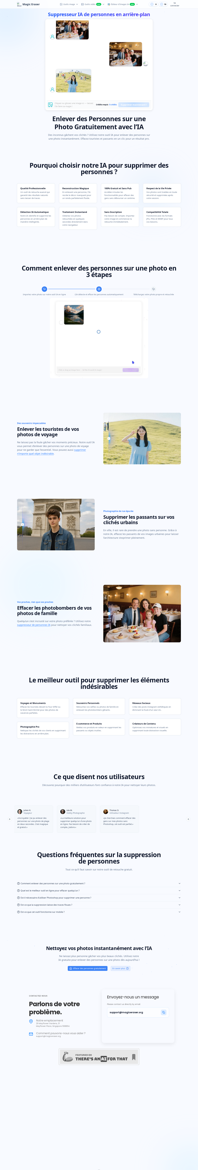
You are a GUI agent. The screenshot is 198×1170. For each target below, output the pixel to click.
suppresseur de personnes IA (34, 624)
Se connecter (174, 4)
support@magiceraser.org (126, 1012)
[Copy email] (163, 1012)
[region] (99, 819)
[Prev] (10, 819)
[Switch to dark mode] (146, 4)
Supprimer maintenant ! (134, 104)
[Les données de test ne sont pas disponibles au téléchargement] (139, 66)
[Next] (188, 819)
